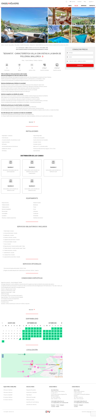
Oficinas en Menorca (8, 392)
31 (3, 341)
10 (32, 330)
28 (23, 338)
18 (34, 333)
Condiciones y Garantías (31, 392)
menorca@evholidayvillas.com (80, 401)
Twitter (57, 405)
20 (40, 333)
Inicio (69, 5)
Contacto (92, 5)
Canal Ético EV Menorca (31, 404)
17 (32, 333)
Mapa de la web (11, 411)
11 (34, 330)
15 (26, 333)
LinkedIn (57, 406)
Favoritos (73, 1)
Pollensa (17, 45)
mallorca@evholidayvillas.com (57, 401)
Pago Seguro (29, 394)
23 (29, 336)
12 (37, 330)
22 (26, 336)
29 (26, 338)
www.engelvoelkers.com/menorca (81, 402)
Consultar (80, 65)
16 (29, 333)
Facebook (53, 405)
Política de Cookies (30, 399)
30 (19, 338)
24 (32, 336)
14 (23, 333)
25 (34, 336)
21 (23, 336)
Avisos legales (6, 411)
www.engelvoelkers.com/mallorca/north (59, 402)
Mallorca (11, 45)
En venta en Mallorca (8, 397)
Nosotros (79, 1)
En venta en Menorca (8, 399)
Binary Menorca (89, 411)
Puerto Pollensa (24, 45)
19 (37, 333)
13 (40, 330)
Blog (85, 1)
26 (37, 336)
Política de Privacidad (30, 397)
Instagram (62, 405)
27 (40, 336)
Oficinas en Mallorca (8, 390)
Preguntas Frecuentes (31, 390)
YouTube (53, 406)
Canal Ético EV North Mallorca (32, 402)
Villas (76, 5)
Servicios (83, 5)
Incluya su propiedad (8, 394)
